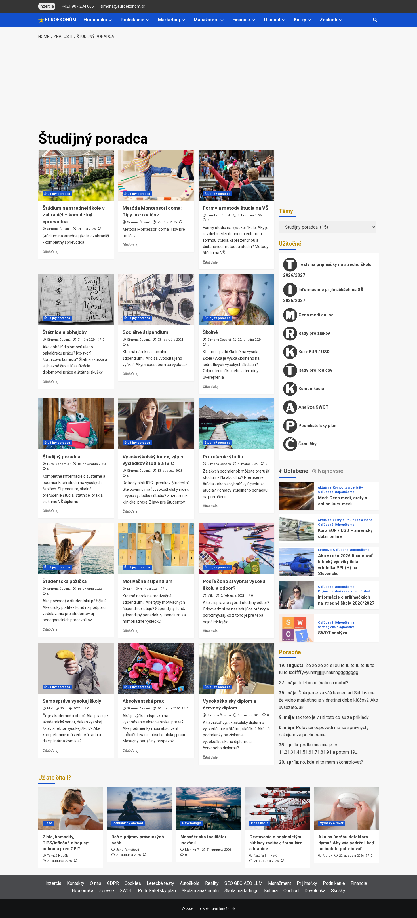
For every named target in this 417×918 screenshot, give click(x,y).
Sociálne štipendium (145, 332)
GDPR (113, 883)
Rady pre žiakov (313, 333)
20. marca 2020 (168, 708)
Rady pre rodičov (314, 370)
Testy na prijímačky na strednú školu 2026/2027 (327, 270)
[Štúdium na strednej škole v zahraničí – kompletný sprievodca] (76, 175)
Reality (212, 883)
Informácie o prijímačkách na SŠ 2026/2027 (323, 295)
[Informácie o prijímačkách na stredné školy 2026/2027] (296, 598)
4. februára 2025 (250, 215)
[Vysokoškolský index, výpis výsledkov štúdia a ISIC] (156, 423)
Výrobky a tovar (331, 823)
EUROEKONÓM (60, 19)
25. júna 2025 (167, 222)
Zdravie (106, 890)
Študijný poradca (57, 194)
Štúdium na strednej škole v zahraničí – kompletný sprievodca (74, 214)
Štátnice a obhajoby (65, 332)
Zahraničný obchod (128, 823)
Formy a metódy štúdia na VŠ (235, 208)
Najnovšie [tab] (329, 471)
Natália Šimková (265, 856)
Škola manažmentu (200, 890)
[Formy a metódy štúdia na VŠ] (236, 175)
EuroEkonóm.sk (219, 215)
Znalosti (328, 19)
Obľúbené (325, 492)
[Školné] (236, 299)
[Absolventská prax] (156, 668)
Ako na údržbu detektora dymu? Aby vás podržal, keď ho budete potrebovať (346, 842)
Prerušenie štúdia (223, 457)
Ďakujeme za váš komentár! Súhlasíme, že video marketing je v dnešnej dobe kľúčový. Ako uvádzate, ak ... (328, 700)
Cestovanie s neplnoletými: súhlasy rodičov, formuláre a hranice (276, 842)
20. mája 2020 (70, 708)
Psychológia (191, 823)
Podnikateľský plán (316, 425)
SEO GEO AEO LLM (243, 883)
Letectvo (325, 549)
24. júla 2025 (86, 229)
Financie (241, 19)
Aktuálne (324, 487)
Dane (48, 823)
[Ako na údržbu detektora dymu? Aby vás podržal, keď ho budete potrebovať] (346, 808)
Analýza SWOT (312, 407)
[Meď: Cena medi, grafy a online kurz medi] (296, 499)
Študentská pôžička (65, 581)
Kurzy (300, 19)
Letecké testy (160, 883)
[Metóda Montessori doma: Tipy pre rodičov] (156, 175)
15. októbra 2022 (89, 589)
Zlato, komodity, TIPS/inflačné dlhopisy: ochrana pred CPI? (66, 842)
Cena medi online (315, 314)
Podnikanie (132, 19)
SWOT (126, 890)
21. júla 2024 (86, 340)
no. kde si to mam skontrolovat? (331, 762)
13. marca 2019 (249, 715)
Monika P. (192, 850)
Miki (130, 589)
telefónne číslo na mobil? (323, 682)
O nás (95, 883)
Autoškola (189, 883)
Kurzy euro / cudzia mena (352, 520)
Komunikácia (310, 388)
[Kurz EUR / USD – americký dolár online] (296, 531)
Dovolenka (314, 890)
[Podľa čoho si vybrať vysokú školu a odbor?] (236, 548)
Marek (327, 856)
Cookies (133, 883)
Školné (210, 332)
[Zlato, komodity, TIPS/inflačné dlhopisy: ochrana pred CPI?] (70, 808)
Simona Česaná (59, 229)
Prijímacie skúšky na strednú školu (345, 591)
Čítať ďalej (50, 252)
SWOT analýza (332, 632)
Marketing (169, 19)
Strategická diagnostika (336, 627)
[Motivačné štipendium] (156, 548)
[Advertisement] (209, 85)
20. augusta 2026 (351, 856)
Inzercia (53, 883)
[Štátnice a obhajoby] (76, 299)
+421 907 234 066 (78, 6)
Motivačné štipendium (147, 581)
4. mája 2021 (149, 589)
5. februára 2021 (232, 595)
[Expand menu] (110, 20)
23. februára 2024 (170, 340)
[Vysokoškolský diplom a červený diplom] (236, 668)
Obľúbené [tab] (295, 471)
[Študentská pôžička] (76, 548)
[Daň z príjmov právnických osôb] (139, 808)
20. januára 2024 (250, 340)
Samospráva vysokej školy (72, 701)
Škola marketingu (241, 890)
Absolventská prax (143, 701)
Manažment (206, 19)
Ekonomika (95, 19)
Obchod (272, 19)
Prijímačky (307, 883)
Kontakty (75, 883)
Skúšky (338, 890)
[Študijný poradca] (76, 423)
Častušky (307, 444)
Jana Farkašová (127, 850)
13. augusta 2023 (169, 471)
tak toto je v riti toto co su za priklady (332, 717)
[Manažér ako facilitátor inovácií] (208, 808)
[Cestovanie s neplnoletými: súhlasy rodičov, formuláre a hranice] (277, 808)
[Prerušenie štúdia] (236, 423)
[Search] (375, 20)
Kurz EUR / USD (313, 351)
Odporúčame (344, 492)
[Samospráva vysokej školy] (76, 668)
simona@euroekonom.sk (122, 6)
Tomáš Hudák (57, 856)
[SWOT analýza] (296, 630)
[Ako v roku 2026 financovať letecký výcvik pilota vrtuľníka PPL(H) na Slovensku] (296, 564)
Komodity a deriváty (348, 487)
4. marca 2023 (248, 464)
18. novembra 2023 (91, 464)
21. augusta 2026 (59, 861)
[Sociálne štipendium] (156, 299)
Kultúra (271, 890)
